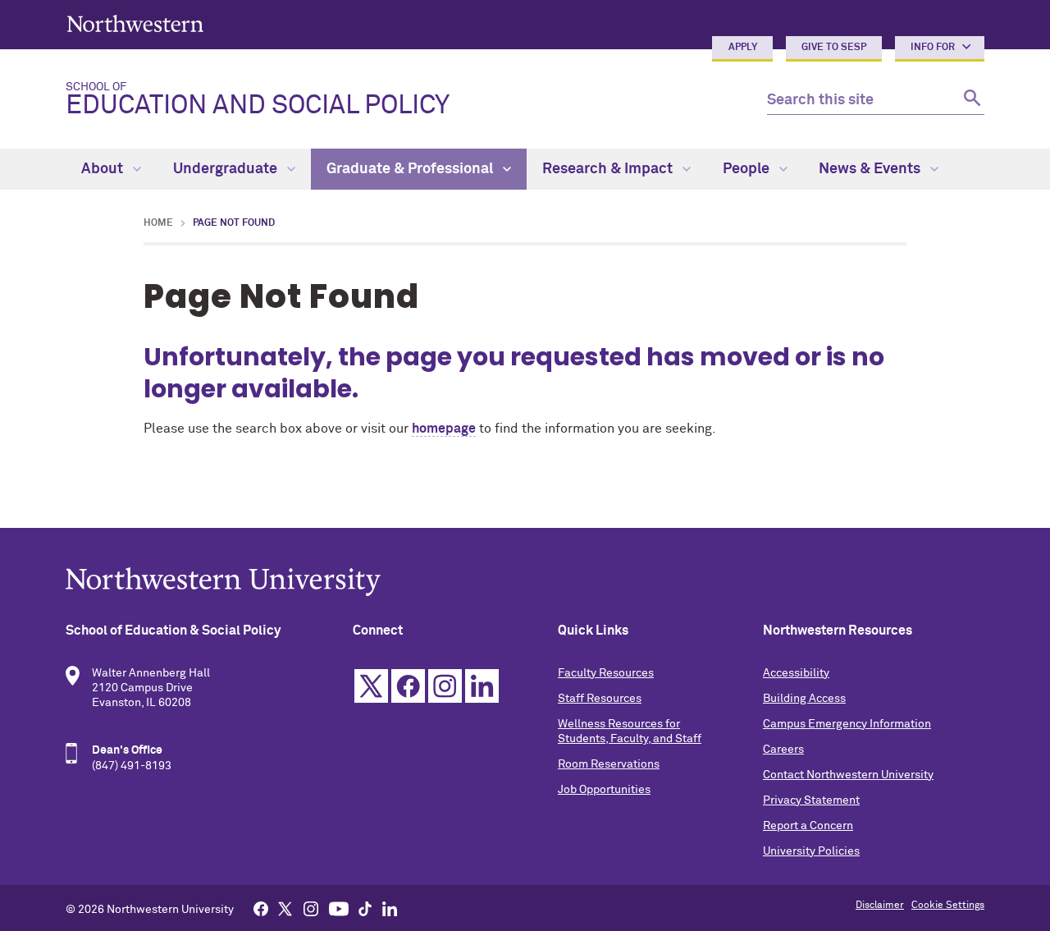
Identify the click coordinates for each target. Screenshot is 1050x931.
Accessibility (796, 673)
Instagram (445, 686)
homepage (444, 428)
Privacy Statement (811, 800)
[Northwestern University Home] (135, 23)
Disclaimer (880, 905)
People (748, 169)
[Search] (970, 100)
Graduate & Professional (411, 169)
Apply (742, 48)
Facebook (408, 686)
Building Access (804, 698)
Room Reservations (609, 764)
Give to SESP (833, 48)
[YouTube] (339, 908)
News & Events (871, 169)
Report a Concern (808, 826)
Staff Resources (599, 698)
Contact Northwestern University (848, 775)
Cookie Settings (947, 905)
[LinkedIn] (389, 908)
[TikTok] (365, 908)
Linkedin (482, 686)
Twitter (371, 686)
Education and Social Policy (258, 100)
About (103, 169)
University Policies (811, 851)
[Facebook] (260, 908)
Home (158, 223)
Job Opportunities (604, 790)
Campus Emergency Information (847, 724)
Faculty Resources (606, 673)
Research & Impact (609, 169)
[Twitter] (285, 908)
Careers (783, 749)
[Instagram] (311, 908)
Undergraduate (227, 169)
